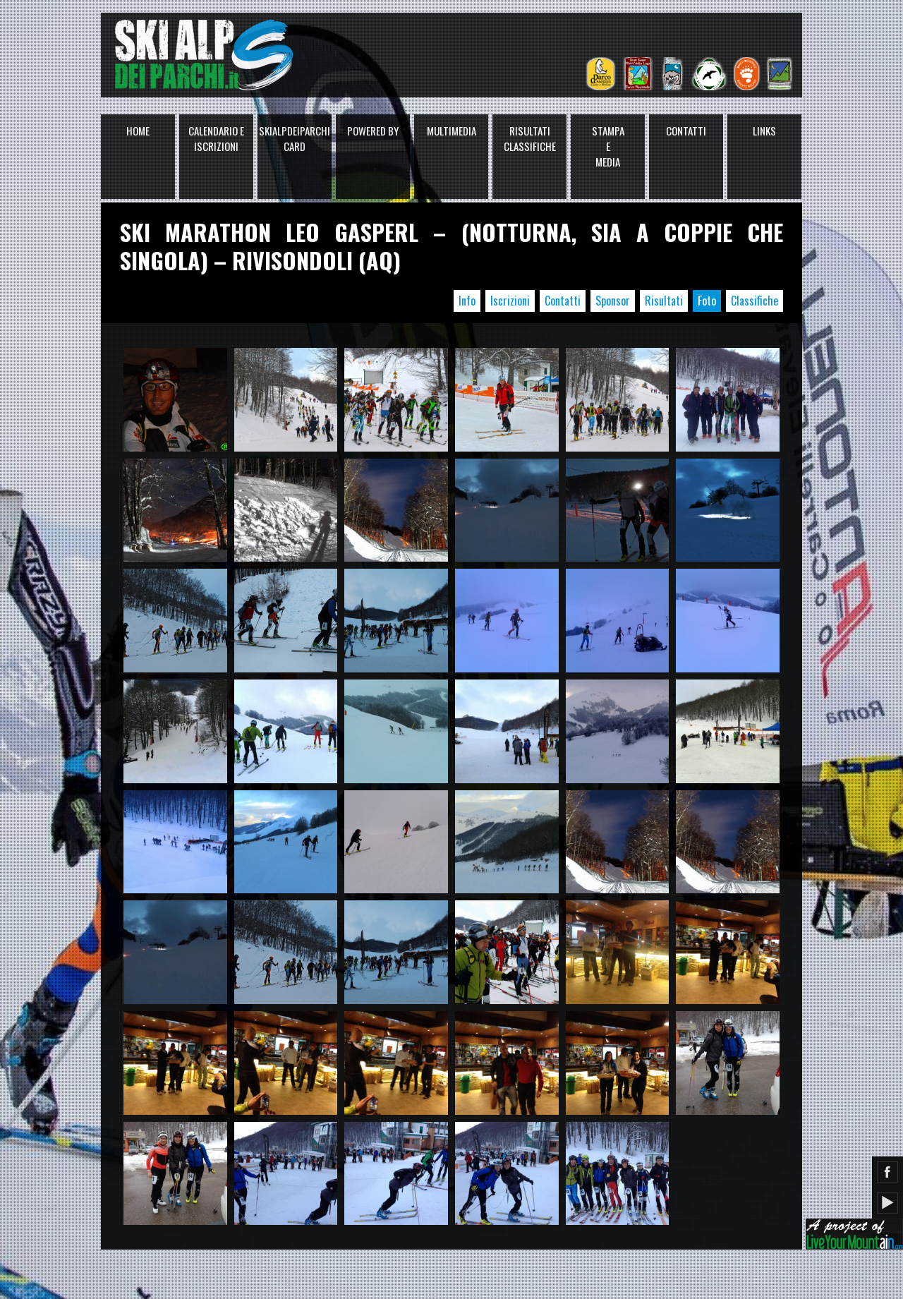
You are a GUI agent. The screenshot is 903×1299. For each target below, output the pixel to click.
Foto (707, 300)
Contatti (563, 300)
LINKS (764, 130)
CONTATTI (686, 130)
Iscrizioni (510, 300)
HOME (138, 130)
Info (467, 300)
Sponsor (612, 300)
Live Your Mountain (854, 1234)
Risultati (664, 300)
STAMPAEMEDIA (608, 146)
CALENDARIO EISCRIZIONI (216, 138)
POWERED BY (373, 130)
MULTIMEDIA (451, 130)
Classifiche (754, 300)
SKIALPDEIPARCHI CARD (294, 138)
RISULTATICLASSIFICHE (530, 138)
